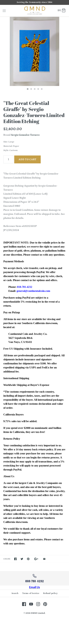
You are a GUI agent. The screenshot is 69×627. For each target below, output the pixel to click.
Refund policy (50, 593)
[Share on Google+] (36, 559)
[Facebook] (24, 604)
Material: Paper (11, 146)
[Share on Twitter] (22, 559)
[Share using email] (44, 559)
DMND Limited (38, 613)
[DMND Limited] (34, 11)
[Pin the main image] (28, 559)
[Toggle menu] (4, 10)
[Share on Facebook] (15, 559)
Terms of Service (30, 593)
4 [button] (38, 89)
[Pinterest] (45, 604)
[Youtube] (31, 604)
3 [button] (34, 89)
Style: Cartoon (10, 150)
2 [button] (31, 89)
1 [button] (27, 89)
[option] (34, 51)
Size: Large (8, 142)
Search (15, 593)
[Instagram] (38, 604)
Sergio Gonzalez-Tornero (25, 134)
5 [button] (41, 89)
